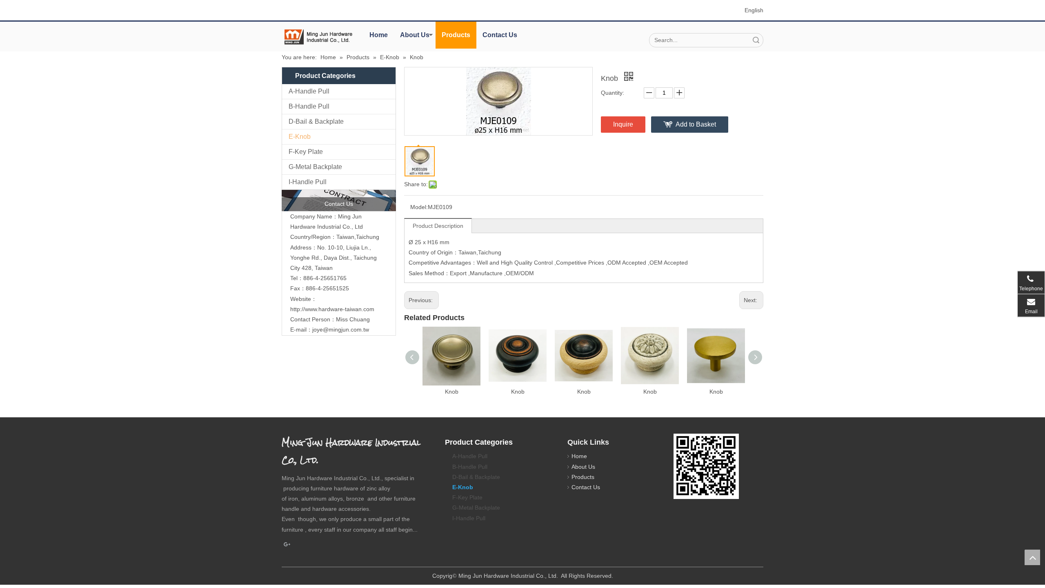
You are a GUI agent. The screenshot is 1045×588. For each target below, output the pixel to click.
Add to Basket (696, 124)
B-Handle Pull (309, 106)
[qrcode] (706, 466)
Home (378, 34)
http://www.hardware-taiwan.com (332, 309)
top (1032, 557)
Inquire (623, 124)
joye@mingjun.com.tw (340, 329)
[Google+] (287, 544)
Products (456, 34)
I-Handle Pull (308, 181)
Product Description (438, 226)
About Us (414, 34)
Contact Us (499, 34)
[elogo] (318, 37)
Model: (419, 207)
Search (756, 40)
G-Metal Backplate (315, 166)
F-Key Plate (306, 151)
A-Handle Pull (309, 91)
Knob (451, 391)
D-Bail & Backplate (316, 121)
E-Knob (300, 136)
